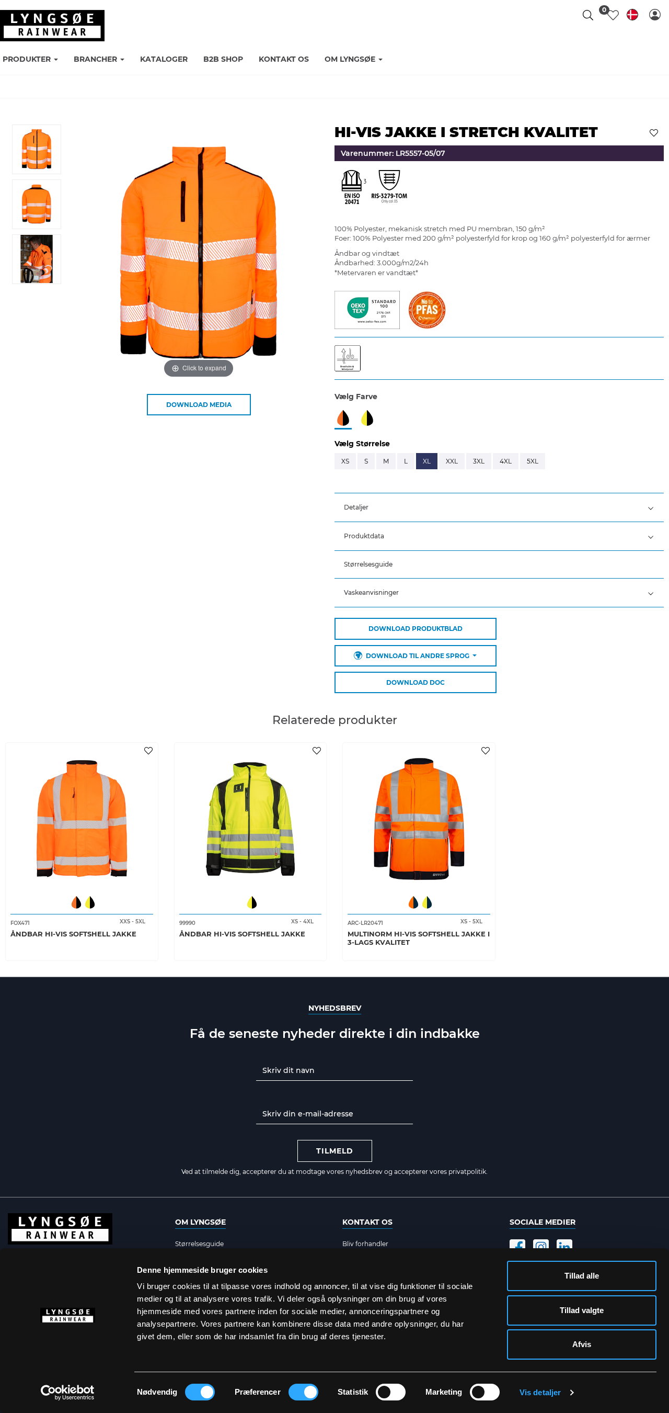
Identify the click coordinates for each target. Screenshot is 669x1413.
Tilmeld (334, 1151)
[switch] (303, 1392)
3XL (479, 461)
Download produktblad (415, 628)
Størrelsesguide (368, 564)
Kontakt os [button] (284, 59)
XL (427, 461)
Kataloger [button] (164, 59)
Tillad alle (581, 1275)
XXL (452, 461)
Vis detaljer (540, 1392)
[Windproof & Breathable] (350, 357)
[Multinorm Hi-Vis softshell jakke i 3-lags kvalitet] (419, 819)
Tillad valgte (582, 1310)
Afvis (581, 1344)
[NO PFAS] (427, 308)
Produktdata (364, 536)
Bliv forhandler (365, 1244)
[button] (655, 14)
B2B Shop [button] (223, 59)
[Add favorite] (149, 750)
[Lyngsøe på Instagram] (541, 1247)
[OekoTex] (367, 308)
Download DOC (415, 682)
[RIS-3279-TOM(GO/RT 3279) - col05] (389, 189)
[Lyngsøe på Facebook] (517, 1247)
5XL (532, 461)
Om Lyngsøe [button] (351, 59)
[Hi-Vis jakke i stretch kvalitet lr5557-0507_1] (36, 204)
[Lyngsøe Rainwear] (52, 25)
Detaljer (356, 507)
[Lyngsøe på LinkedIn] (564, 1247)
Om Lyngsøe (200, 1222)
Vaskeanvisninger (371, 592)
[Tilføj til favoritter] (655, 132)
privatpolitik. (468, 1171)
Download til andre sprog (417, 656)
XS (345, 461)
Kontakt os (367, 1222)
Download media (199, 405)
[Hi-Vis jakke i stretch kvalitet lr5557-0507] (36, 149)
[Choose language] (632, 16)
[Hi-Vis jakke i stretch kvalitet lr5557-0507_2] (36, 259)
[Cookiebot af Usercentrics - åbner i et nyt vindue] (67, 1392)
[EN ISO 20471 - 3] (352, 189)
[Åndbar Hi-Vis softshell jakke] (82, 819)
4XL (506, 461)
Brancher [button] (96, 59)
